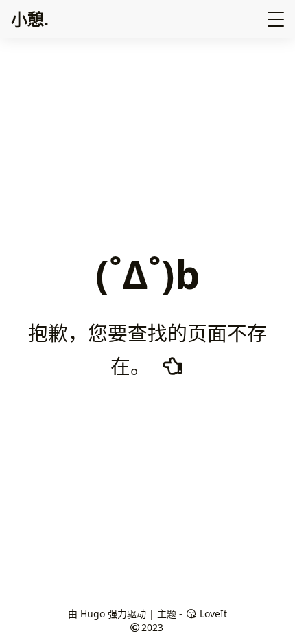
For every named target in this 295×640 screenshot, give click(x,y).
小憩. (30, 19)
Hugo (92, 613)
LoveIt (212, 613)
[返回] (172, 365)
